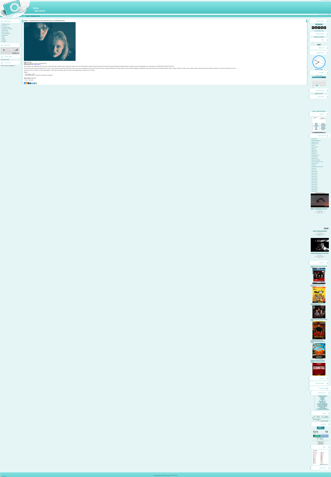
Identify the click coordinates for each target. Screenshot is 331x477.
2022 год (313, 184)
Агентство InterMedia (322, 405)
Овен (316, 123)
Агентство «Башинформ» (322, 404)
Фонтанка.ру (322, 402)
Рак (316, 127)
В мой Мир (26, 82)
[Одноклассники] (26, 83)
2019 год (313, 179)
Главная (28, 16)
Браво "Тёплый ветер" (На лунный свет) (320, 208)
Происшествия (315, 160)
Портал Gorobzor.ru (322, 403)
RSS (329, 14)
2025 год (313, 189)
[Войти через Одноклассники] (325, 27)
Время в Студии (319, 69)
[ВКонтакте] (24, 83)
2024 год (313, 187)
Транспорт (314, 163)
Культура (313, 146)
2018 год (313, 178)
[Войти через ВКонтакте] (313, 27)
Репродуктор (322, 407)
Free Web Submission (322, 395)
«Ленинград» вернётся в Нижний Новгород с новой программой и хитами (318, 361)
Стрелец (323, 126)
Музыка (313, 138)
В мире (313, 153)
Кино (313, 145)
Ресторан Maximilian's (322, 408)
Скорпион (323, 124)
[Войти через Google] (322, 27)
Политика (314, 156)
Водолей (323, 128)
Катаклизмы (314, 155)
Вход (38, 16)
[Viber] (34, 83)
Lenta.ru (322, 397)
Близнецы (316, 125)
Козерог (323, 127)
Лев (316, 128)
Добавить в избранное (319, 36)
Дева (316, 129)
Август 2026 (319, 75)
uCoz (169, 475)
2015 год (313, 173)
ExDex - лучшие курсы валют (318, 111)
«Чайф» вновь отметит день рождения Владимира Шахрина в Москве (318, 341)
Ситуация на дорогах (316, 161)
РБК (322, 399)
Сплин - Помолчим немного (320, 231)
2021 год (313, 182)
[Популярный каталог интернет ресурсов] (324, 436)
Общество (314, 158)
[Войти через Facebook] (316, 27)
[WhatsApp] (36, 83)
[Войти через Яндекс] (319, 27)
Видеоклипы (314, 142)
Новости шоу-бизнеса (322, 406)
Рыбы (323, 129)
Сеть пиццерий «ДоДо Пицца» (322, 409)
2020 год (313, 181)
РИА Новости (322, 396)
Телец (316, 124)
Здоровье (314, 151)
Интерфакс (322, 398)
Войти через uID (319, 24)
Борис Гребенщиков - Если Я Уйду (320, 253)
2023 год (313, 186)
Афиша (313, 150)
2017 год (313, 176)
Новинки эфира (315, 140)
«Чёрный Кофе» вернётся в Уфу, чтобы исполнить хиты (318, 304)
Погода (313, 169)
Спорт (313, 168)
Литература (314, 143)
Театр (313, 148)
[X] (28, 83)
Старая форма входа (319, 30)
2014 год (313, 171)
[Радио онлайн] (324, 420)
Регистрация (33, 16)
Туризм (313, 164)
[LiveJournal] (30, 83)
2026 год (313, 191)
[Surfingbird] (32, 83)
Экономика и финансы (316, 166)
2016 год (313, 174)
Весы (323, 123)
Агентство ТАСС (322, 401)
